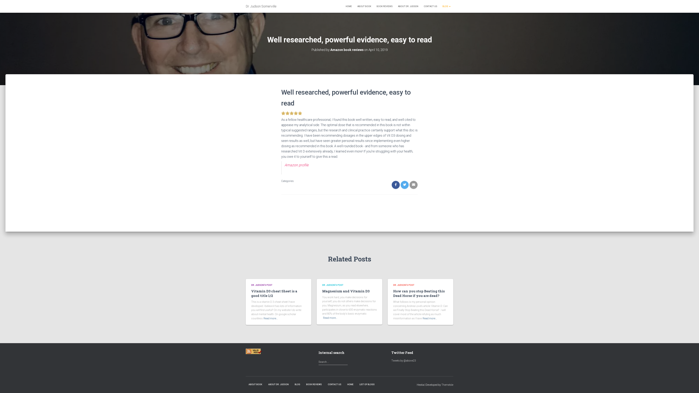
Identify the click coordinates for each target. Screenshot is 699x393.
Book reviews (384, 6)
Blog (446, 6)
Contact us (430, 6)
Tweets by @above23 (403, 360)
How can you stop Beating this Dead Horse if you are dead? (419, 293)
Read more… (271, 318)
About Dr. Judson (408, 6)
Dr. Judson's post (261, 285)
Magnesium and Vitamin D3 (346, 291)
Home (349, 6)
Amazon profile (297, 165)
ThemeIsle (447, 384)
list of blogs (367, 384)
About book (364, 6)
